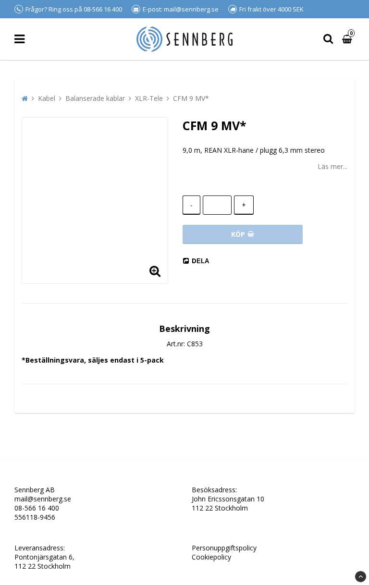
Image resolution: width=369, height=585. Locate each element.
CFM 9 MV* (191, 98)
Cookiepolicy (211, 556)
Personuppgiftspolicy (224, 547)
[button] (155, 270)
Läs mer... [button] (332, 166)
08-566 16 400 (36, 507)
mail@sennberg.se (42, 498)
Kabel (46, 98)
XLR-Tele (149, 98)
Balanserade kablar (95, 98)
